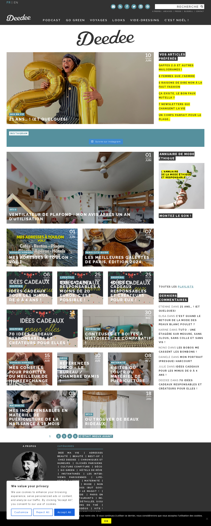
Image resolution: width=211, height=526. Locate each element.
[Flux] (120, 6)
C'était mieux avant (95, 436)
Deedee (21, 17)
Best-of (94, 456)
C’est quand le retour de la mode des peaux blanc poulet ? (180, 320)
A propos (156, 11)
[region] (43, 500)
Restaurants (84, 498)
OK (106, 521)
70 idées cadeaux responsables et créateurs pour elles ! (180, 384)
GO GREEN (75, 20)
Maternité (92, 480)
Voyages (99, 20)
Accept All (64, 512)
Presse (178, 11)
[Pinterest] (147, 6)
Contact (200, 11)
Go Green (67, 470)
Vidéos (83, 508)
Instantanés (70, 473)
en (16, 2)
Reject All (42, 512)
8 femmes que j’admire (177, 76)
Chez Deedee (67, 459)
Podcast (52, 20)
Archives (167, 11)
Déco (98, 466)
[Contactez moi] (113, 6)
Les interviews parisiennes (80, 475)
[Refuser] (207, 518)
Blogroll (188, 11)
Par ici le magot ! (84, 491)
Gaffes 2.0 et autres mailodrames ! (176, 67)
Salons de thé (85, 505)
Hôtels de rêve (90, 470)
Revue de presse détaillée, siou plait (80, 501)
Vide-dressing (145, 20)
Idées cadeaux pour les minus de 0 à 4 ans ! (179, 370)
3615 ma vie (68, 452)
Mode (88, 484)
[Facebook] (126, 6)
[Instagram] (140, 6)
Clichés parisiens (89, 463)
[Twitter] (133, 6)
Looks (118, 20)
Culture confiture (75, 466)
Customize (21, 512)
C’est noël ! (177, 20)
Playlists (186, 286)
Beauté (78, 456)
